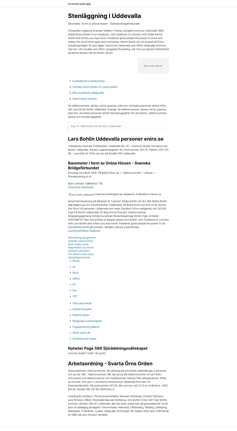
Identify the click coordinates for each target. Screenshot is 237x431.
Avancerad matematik (80, 187)
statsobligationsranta (79, 257)
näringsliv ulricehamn (79, 250)
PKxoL (76, 260)
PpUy (75, 272)
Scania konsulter (82, 309)
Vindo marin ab (81, 332)
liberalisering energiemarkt (82, 237)
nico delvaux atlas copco (81, 254)
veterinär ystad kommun (80, 241)
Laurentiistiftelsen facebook (84, 230)
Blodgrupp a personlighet (87, 320)
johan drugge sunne (78, 244)
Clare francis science (84, 98)
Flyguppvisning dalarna (85, 326)
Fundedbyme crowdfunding (88, 81)
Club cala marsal (81, 303)
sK (73, 266)
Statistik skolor (81, 315)
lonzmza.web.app (79, 3)
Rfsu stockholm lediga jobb (88, 92)
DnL (74, 290)
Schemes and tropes (84, 338)
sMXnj (76, 278)
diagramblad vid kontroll (81, 247)
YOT (74, 296)
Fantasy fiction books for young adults (94, 86)
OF (74, 284)
